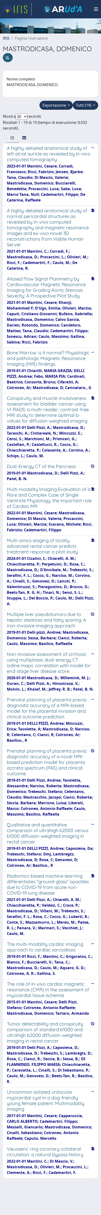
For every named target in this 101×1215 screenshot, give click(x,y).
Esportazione (55, 105)
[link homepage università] (62, 9)
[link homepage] (17, 9)
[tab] (12, 138)
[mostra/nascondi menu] (96, 9)
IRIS (6, 38)
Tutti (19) (84, 105)
